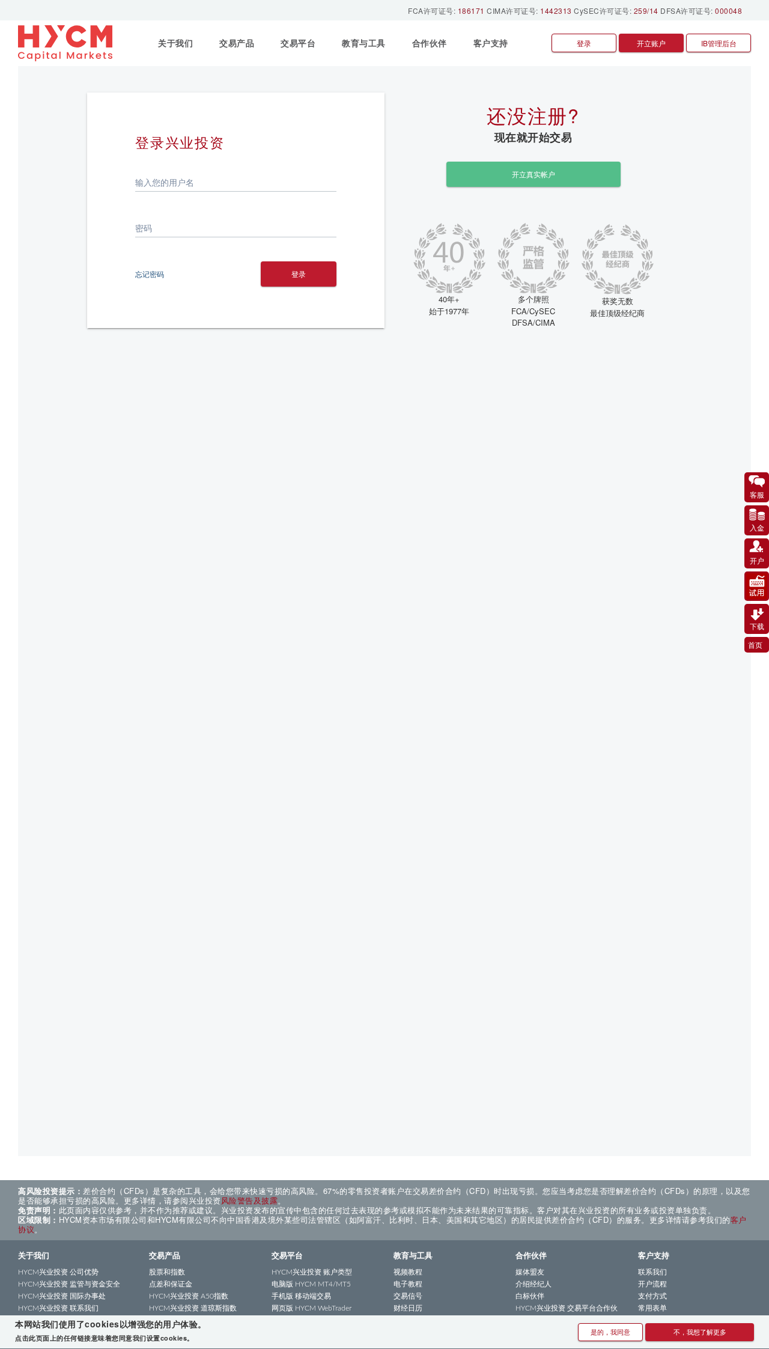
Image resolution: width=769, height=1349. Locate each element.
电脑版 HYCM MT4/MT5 (311, 1284)
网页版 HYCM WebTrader (311, 1308)
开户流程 (652, 1284)
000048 (728, 10)
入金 (757, 527)
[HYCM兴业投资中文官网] (69, 43)
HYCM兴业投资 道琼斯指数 (193, 1308)
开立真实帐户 (533, 174)
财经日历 (408, 1308)
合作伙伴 (531, 1256)
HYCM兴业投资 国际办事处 (62, 1296)
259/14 (646, 10)
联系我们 (652, 1272)
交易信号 (408, 1296)
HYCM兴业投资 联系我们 (58, 1308)
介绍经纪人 (533, 1284)
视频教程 (408, 1272)
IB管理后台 (719, 43)
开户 (757, 560)
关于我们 (33, 1256)
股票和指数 (167, 1272)
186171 (471, 10)
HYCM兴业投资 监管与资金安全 (69, 1284)
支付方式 (652, 1296)
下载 (757, 626)
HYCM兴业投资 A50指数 (188, 1296)
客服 (757, 494)
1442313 (556, 10)
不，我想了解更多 (699, 1331)
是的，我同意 (610, 1331)
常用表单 (652, 1308)
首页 (755, 644)
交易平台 (287, 1256)
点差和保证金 (170, 1284)
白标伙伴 (529, 1296)
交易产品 (164, 1256)
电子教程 (408, 1284)
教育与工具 (413, 1256)
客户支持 (653, 1256)
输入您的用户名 (164, 182)
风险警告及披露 (249, 1200)
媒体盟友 (529, 1272)
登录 (584, 43)
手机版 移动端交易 (301, 1296)
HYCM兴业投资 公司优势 (58, 1272)
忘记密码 (149, 274)
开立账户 (651, 43)
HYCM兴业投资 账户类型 (312, 1272)
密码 (143, 228)
